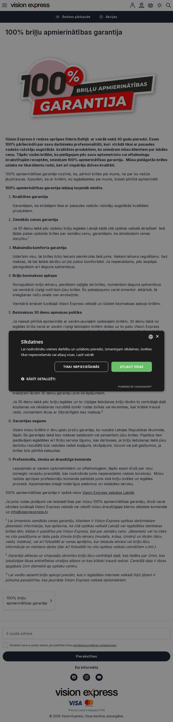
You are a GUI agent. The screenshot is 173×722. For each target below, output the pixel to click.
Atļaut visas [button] (131, 366)
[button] (38, 378)
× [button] (157, 336)
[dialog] (86, 361)
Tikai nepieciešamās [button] (81, 366)
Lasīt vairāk (85, 354)
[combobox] (151, 336)
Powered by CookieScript (135, 386)
